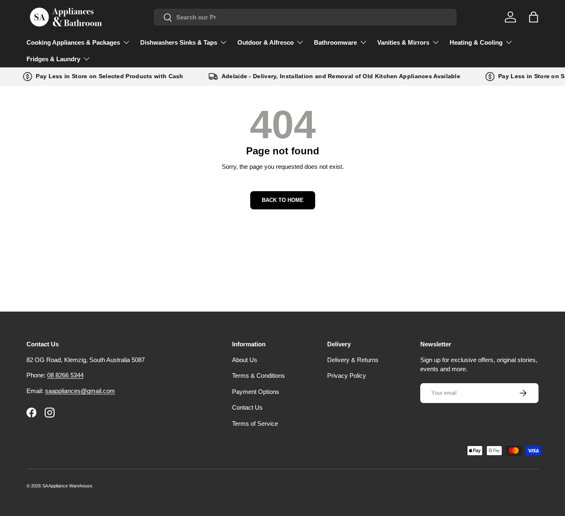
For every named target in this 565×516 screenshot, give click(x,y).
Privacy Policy (346, 375)
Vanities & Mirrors (403, 42)
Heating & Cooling (476, 42)
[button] (533, 17)
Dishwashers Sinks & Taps (178, 42)
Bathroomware (335, 42)
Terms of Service (255, 423)
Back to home (283, 200)
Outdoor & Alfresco (265, 42)
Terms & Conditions (258, 375)
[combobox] (305, 17)
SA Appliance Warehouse (67, 485)
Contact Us (247, 407)
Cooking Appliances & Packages (73, 42)
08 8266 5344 (65, 375)
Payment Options (255, 391)
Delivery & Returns (352, 359)
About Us (244, 359)
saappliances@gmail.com (80, 390)
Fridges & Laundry (53, 58)
